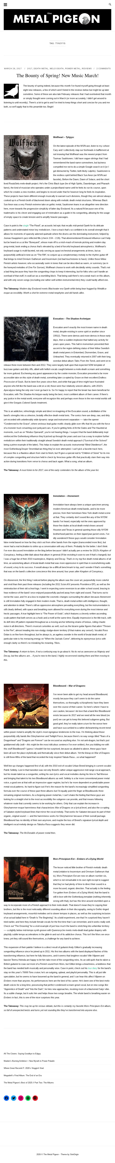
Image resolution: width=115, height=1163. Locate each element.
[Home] (57, 29)
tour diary (92, 968)
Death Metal (41, 69)
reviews (87, 69)
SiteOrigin (74, 1154)
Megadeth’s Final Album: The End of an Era (23, 1075)
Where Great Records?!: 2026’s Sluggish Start (24, 1068)
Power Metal (73, 69)
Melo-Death (57, 69)
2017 (29, 69)
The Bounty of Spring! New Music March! (57, 75)
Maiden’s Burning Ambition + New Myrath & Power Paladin (29, 1061)
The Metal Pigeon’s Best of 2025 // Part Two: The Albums (29, 1083)
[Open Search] (110, 4)
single (26, 225)
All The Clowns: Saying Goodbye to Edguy (22, 1054)
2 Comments (104, 69)
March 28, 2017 (13, 69)
